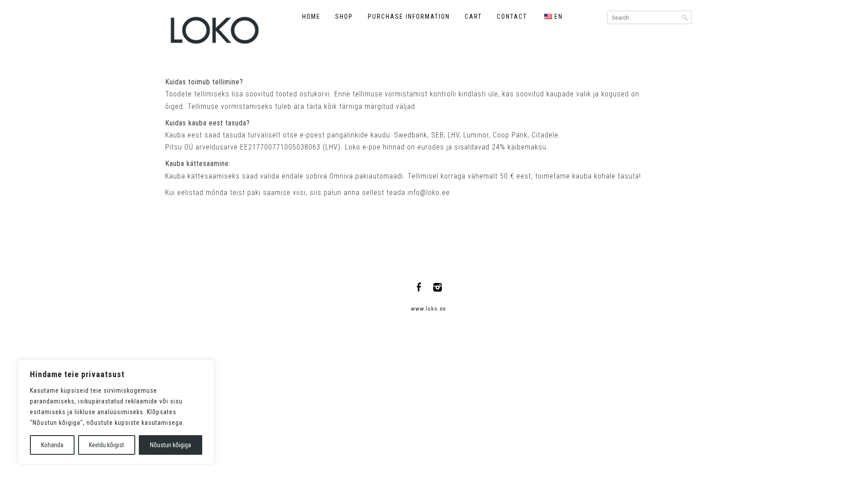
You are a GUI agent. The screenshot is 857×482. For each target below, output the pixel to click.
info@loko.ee (429, 192)
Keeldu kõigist (106, 445)
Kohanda (52, 445)
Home (311, 16)
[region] (116, 412)
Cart (473, 16)
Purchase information (409, 16)
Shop (344, 16)
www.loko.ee (428, 308)
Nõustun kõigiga (170, 445)
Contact (512, 16)
